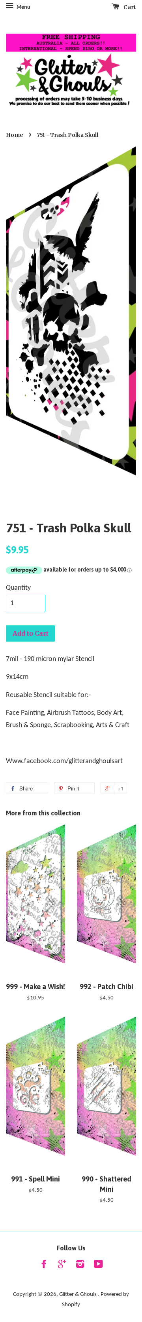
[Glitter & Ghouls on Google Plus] (62, 1266)
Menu (22, 7)
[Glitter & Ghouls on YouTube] (98, 1266)
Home (14, 135)
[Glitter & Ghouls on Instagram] (80, 1266)
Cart (129, 7)
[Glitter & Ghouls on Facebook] (43, 1266)
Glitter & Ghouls (78, 1294)
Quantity (18, 588)
